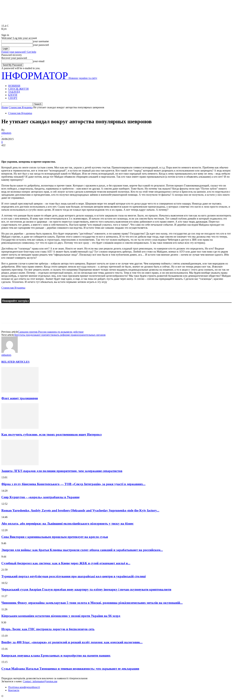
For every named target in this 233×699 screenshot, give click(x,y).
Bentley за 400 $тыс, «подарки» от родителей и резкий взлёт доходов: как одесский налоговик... (72, 642)
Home (4, 107)
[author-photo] (9, 351)
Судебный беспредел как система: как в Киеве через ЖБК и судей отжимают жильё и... (65, 563)
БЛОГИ (12, 94)
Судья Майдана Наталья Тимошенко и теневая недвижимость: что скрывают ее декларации (70, 668)
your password (41, 44)
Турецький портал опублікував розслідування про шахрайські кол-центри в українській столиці (73, 576)
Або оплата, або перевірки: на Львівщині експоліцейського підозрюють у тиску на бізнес (67, 523)
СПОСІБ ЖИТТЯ (18, 88)
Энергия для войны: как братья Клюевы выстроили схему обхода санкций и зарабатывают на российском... (82, 550)
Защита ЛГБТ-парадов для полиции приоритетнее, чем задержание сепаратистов (61, 471)
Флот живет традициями (19, 398)
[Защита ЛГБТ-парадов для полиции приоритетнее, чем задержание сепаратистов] (20, 464)
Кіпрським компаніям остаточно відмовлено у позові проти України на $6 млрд (60, 616)
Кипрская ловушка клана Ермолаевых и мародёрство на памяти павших (56, 655)
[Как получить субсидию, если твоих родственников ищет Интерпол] (20, 427)
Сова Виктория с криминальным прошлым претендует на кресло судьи (54, 537)
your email (38, 61)
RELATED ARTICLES (15, 361)
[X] (19, 150)
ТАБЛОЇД (14, 91)
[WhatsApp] (43, 150)
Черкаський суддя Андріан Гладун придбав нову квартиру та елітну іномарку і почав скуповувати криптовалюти (86, 589)
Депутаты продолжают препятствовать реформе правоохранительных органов (60, 334)
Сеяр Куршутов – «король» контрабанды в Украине (40, 497)
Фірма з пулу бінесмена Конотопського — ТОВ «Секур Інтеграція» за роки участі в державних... (73, 484)
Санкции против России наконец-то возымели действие (51, 331)
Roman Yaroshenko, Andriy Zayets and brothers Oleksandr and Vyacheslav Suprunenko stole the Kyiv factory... (80, 510)
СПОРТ (12, 98)
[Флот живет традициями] (20, 391)
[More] (56, 150)
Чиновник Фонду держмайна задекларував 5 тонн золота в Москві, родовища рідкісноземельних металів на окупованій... (92, 602)
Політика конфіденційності (24, 687)
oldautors (6, 132)
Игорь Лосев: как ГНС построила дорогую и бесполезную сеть (47, 629)
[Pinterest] (31, 150)
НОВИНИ (14, 85)
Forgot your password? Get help (18, 51)
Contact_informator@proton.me (40, 681)
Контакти (13, 690)
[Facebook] (7, 150)
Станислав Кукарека (21, 107)
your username (41, 41)
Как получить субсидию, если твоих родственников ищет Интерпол (51, 434)
